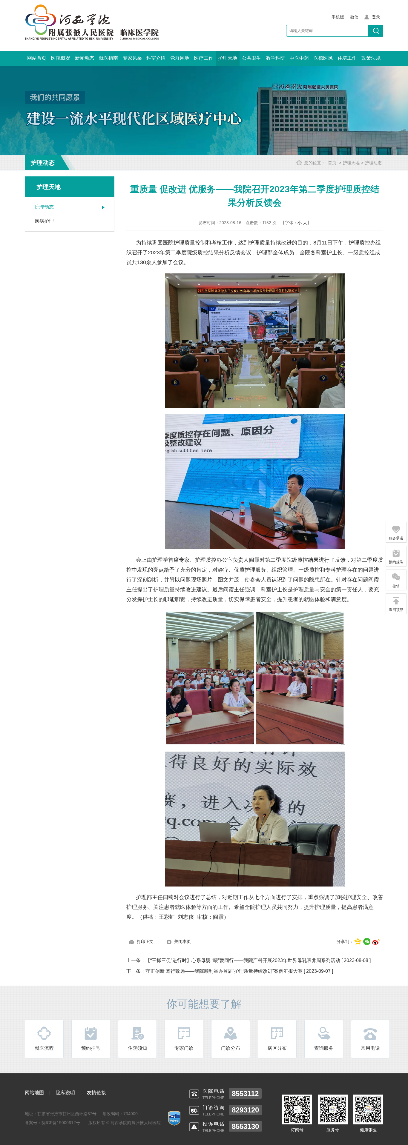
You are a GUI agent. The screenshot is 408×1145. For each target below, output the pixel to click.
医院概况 (60, 58)
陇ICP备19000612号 (61, 1122)
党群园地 (179, 58)
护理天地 (227, 58)
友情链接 (96, 1092)
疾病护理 (44, 221)
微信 (396, 586)
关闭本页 (182, 941)
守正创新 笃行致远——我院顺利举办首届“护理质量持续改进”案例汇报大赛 (224, 971)
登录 (376, 17)
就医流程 (44, 1048)
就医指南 (108, 58)
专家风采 (132, 58)
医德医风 (323, 58)
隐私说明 (65, 1092)
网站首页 (36, 58)
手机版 (338, 17)
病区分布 (277, 1048)
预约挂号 (90, 1048)
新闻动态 (84, 58)
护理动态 (373, 162)
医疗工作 (203, 58)
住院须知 (137, 1048)
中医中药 (299, 58)
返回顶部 (396, 610)
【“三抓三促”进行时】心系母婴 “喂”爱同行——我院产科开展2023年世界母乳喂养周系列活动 (242, 960)
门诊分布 (230, 1048)
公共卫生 (251, 58)
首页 (332, 162)
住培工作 (347, 58)
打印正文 (145, 941)
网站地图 (34, 1092)
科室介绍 (155, 58)
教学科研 (275, 58)
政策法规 (371, 58)
